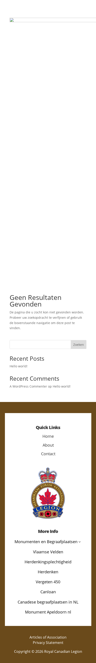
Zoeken (78, 344)
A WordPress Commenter (28, 386)
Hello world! (18, 366)
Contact (48, 453)
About (48, 445)
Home (48, 436)
